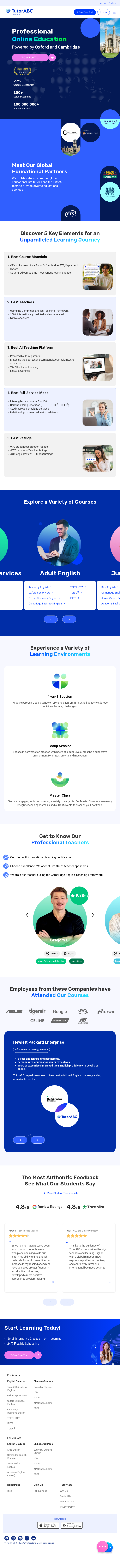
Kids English (13, 1449)
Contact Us (65, 1496)
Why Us (64, 1490)
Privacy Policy (67, 1506)
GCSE (36, 1408)
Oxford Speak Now (17, 1395)
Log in (103, 12)
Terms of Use (67, 1501)
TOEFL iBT (13, 1418)
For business (40, 1490)
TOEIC (11, 1428)
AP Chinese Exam (43, 1403)
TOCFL (37, 1397)
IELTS (10, 1423)
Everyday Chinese (43, 1387)
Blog (9, 1490)
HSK (36, 1392)
